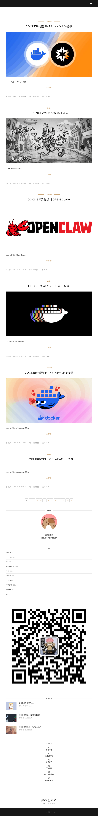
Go (7, 562)
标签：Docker (46, 97)
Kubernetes (10, 566)
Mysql (8, 594)
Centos (8, 576)
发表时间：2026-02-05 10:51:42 (16, 356)
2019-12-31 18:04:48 (25, 718)
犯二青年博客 (49, 774)
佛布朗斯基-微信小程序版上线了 (30, 727)
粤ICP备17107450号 (56, 812)
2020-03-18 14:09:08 (25, 706)
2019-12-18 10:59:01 (25, 730)
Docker (49, 22)
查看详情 (49, 87)
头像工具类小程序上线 (26, 703)
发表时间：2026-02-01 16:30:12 (16, 487)
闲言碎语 (9, 585)
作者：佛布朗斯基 (33, 97)
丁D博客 (49, 768)
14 (67, 500)
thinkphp (9, 580)
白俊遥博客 (49, 756)
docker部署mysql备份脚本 (49, 286)
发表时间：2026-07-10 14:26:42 (16, 97)
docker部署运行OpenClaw (49, 199)
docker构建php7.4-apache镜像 (49, 372)
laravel (8, 552)
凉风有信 (49, 762)
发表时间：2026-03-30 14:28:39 (16, 270)
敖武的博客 (49, 780)
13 (63, 500)
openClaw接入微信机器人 (49, 112)
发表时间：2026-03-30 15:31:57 (16, 183)
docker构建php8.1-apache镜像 (49, 459)
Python (8, 589)
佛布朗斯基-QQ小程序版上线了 (29, 715)
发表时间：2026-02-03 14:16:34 (16, 443)
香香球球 (49, 750)
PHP (7, 571)
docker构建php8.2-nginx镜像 (49, 26)
